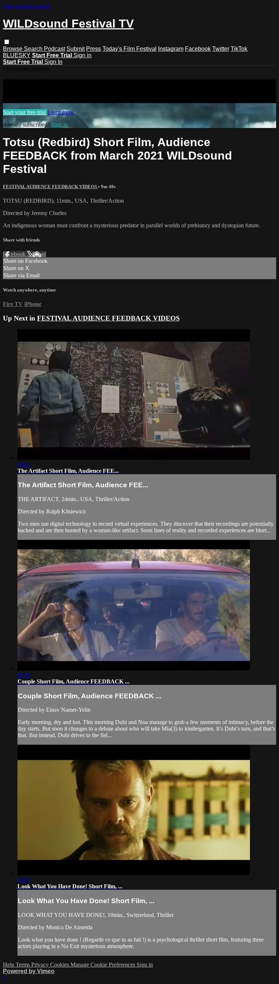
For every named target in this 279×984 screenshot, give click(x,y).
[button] (6, 42)
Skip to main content (26, 6)
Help (9, 965)
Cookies (60, 965)
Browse (13, 49)
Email (39, 254)
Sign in (82, 55)
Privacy (40, 965)
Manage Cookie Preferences (103, 965)
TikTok (239, 49)
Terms (23, 965)
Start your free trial (25, 112)
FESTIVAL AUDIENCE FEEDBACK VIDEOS (50, 186)
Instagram (170, 49)
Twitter (220, 49)
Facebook (198, 49)
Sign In (53, 62)
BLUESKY (17, 55)
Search (34, 49)
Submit (75, 49)
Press (93, 49)
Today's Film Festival (129, 49)
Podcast (54, 49)
